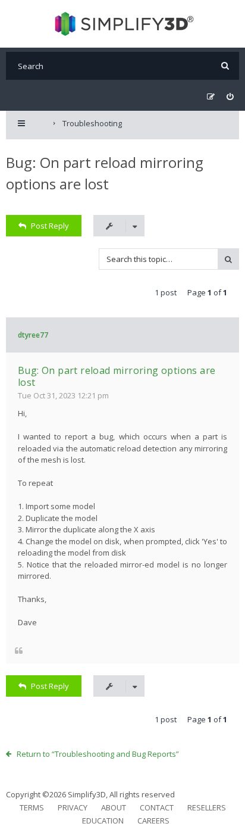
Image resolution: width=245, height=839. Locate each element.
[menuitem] (230, 97)
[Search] (225, 66)
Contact (157, 807)
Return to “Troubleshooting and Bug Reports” (98, 753)
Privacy (72, 807)
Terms (32, 807)
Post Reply (50, 225)
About (113, 807)
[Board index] (123, 24)
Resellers (206, 807)
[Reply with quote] (19, 650)
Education (103, 820)
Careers (153, 820)
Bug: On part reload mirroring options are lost (116, 376)
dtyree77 (33, 335)
